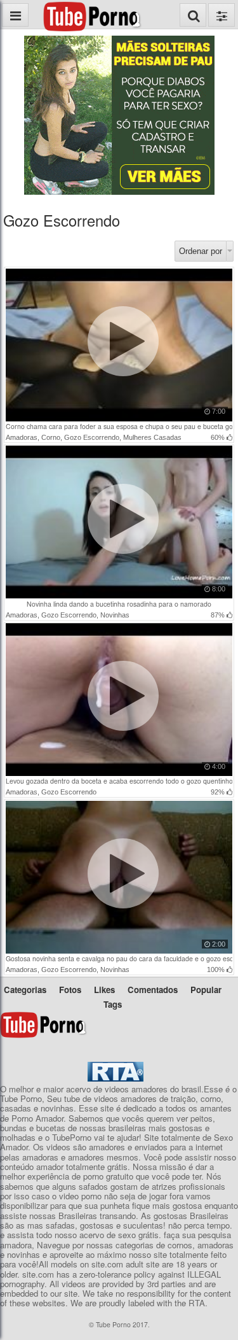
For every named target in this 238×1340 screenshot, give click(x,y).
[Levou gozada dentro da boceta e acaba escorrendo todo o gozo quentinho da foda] (119, 773)
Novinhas (114, 615)
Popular (205, 990)
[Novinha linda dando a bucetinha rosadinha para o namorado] (119, 596)
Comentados (153, 990)
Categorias (25, 990)
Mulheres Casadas (152, 437)
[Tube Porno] (102, 6)
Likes (104, 990)
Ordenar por (200, 251)
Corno (50, 437)
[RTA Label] (115, 1078)
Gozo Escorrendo (91, 437)
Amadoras (21, 437)
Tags (112, 1004)
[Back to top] (225, 1323)
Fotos (70, 990)
